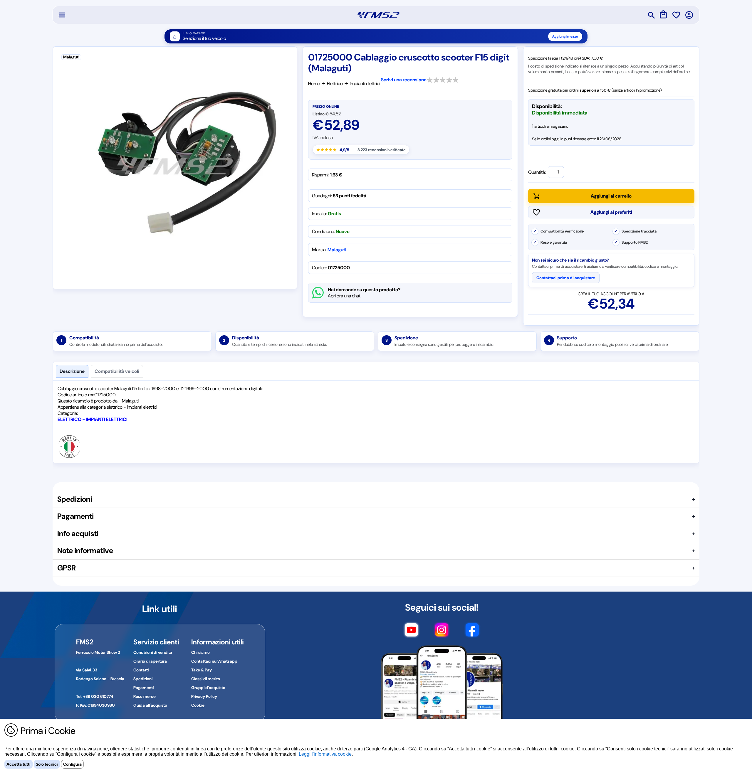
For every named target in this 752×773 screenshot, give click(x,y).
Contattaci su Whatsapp (214, 661)
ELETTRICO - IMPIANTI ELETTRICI (92, 419)
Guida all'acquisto (150, 705)
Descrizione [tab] (72, 371)
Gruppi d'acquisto (208, 687)
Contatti (141, 670)
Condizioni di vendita (152, 652)
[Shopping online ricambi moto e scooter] (378, 15)
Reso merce (144, 696)
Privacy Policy (204, 696)
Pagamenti (143, 687)
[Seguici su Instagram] (442, 632)
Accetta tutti (18, 764)
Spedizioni (142, 678)
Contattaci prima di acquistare (565, 277)
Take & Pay (201, 670)
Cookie (197, 705)
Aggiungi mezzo (565, 36)
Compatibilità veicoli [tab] (117, 371)
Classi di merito (205, 678)
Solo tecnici (47, 764)
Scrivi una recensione (404, 80)
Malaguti (337, 250)
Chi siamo (200, 652)
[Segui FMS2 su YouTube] (411, 632)
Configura (72, 764)
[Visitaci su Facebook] (472, 632)
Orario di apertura (150, 661)
